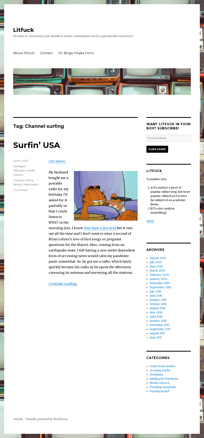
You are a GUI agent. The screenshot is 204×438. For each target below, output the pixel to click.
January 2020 (158, 279)
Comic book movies (162, 366)
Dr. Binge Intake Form (76, 53)
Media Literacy (160, 383)
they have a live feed (100, 228)
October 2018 (158, 304)
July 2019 (155, 291)
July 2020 (156, 262)
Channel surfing (23, 180)
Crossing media (160, 370)
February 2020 (159, 275)
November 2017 (159, 325)
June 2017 (156, 337)
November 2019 (160, 283)
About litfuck (23, 53)
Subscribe (157, 149)
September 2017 (160, 329)
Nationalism (31, 184)
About (150, 221)
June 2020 (156, 266)
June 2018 (156, 312)
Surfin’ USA (36, 145)
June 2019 (156, 295)
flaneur (17, 184)
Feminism (156, 374)
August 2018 (157, 308)
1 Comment (20, 190)
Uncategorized (159, 391)
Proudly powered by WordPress (47, 419)
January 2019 (158, 300)
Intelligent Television (164, 378)
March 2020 (157, 270)
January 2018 (158, 321)
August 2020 (158, 258)
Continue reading (63, 284)
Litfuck (23, 29)
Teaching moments (163, 387)
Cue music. (57, 161)
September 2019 (160, 287)
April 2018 (156, 316)
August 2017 (157, 333)
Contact (46, 53)
